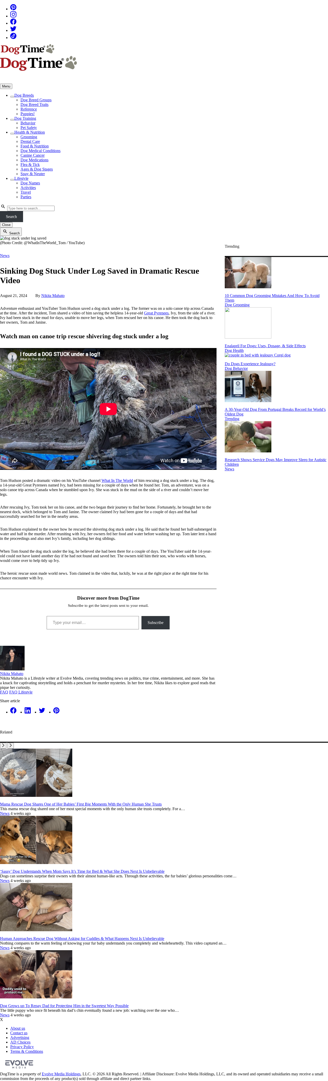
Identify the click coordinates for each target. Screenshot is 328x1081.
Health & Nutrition (29, 132)
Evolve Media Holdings (61, 1074)
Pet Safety (28, 127)
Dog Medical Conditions (40, 150)
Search (11, 216)
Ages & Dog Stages (36, 169)
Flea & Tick (30, 164)
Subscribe (155, 622)
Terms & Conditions (26, 1051)
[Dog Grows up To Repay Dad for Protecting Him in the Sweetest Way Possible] (36, 997)
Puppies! (27, 114)
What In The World (117, 480)
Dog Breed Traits (34, 104)
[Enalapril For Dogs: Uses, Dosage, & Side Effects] (248, 337)
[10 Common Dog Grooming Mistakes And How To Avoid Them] (248, 287)
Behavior (27, 123)
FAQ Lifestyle (21, 692)
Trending (232, 418)
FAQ (4, 692)
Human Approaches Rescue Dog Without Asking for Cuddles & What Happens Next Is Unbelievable (82, 938)
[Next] (10, 746)
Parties (25, 197)
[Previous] (3, 746)
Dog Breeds (24, 95)
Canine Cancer (32, 155)
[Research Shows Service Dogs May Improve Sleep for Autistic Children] (248, 451)
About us (17, 1028)
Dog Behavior (236, 368)
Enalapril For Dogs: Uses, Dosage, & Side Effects (265, 346)
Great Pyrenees (156, 313)
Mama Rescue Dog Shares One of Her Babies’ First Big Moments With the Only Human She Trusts (81, 804)
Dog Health (234, 350)
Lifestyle (21, 178)
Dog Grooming (237, 305)
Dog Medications (34, 160)
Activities (28, 187)
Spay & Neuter (32, 174)
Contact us (18, 1033)
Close (6, 225)
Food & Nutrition (34, 146)
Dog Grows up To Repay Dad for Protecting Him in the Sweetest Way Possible (64, 1006)
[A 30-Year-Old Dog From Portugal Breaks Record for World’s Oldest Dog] (248, 401)
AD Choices (20, 1042)
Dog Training (25, 118)
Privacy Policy (22, 1047)
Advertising (19, 1037)
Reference (28, 109)
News (4, 255)
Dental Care (30, 141)
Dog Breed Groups (36, 100)
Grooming (28, 137)
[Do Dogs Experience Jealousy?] (258, 355)
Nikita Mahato (53, 295)
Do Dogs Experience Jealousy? (250, 364)
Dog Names (30, 183)
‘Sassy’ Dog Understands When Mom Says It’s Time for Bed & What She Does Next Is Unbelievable (82, 871)
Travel (25, 192)
